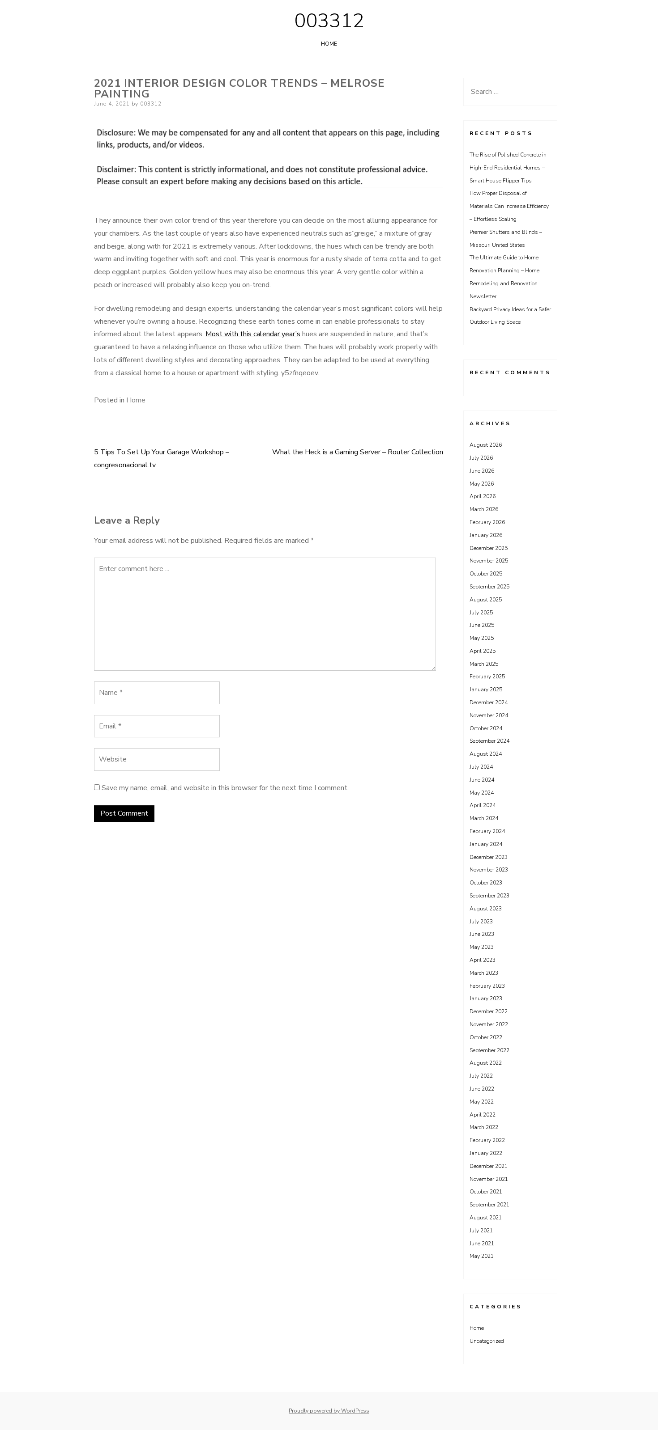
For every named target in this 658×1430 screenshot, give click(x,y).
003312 (329, 21)
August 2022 (486, 1062)
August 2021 (486, 1217)
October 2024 (486, 728)
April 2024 (483, 805)
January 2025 (486, 689)
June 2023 (482, 934)
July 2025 (481, 612)
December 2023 (489, 857)
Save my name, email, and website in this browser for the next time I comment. (225, 788)
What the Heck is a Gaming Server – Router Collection (357, 452)
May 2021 (482, 1256)
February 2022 (487, 1140)
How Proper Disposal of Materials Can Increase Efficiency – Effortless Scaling (509, 206)
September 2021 (489, 1204)
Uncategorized (487, 1341)
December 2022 (489, 1011)
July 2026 (481, 457)
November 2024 (489, 715)
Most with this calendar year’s (252, 334)
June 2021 (482, 1243)
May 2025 (482, 638)
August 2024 (486, 753)
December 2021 (489, 1166)
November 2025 (489, 560)
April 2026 (483, 496)
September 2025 (489, 586)
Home (329, 43)
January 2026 (486, 535)
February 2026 (487, 522)
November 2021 (489, 1179)
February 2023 (487, 986)
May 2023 (482, 947)
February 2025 (487, 676)
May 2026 (482, 483)
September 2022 (489, 1050)
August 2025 (486, 599)
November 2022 (489, 1024)
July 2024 (481, 766)
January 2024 (486, 844)
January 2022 (486, 1153)
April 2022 (483, 1114)
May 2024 (482, 792)
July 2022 (481, 1075)
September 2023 (489, 895)
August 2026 (486, 444)
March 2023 (484, 973)
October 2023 (486, 882)
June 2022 (482, 1088)
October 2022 (486, 1037)
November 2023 (489, 869)
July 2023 (481, 921)
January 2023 (486, 998)
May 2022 (482, 1101)
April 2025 (483, 651)
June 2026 (482, 470)
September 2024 (489, 741)
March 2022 (484, 1127)
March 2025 (484, 664)
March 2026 (484, 509)
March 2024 (484, 818)
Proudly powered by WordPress (329, 1410)
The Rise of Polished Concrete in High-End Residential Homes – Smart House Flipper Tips (508, 167)
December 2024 (489, 702)
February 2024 (487, 831)
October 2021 (486, 1191)
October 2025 (486, 573)
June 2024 (482, 779)
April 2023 (483, 960)
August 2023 (486, 908)
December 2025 (489, 548)
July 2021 (481, 1230)
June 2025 (482, 625)
